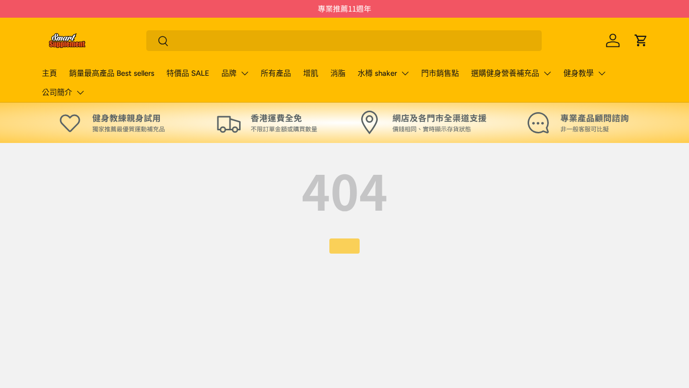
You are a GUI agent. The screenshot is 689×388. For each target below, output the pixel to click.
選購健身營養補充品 (505, 73)
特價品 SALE (187, 73)
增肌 (310, 73)
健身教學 (578, 73)
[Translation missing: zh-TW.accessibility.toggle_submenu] (245, 73)
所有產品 (276, 73)
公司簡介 (57, 92)
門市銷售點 (440, 73)
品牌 (229, 73)
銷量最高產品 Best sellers (111, 73)
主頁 (49, 73)
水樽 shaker (377, 73)
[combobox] (344, 40)
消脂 (338, 73)
